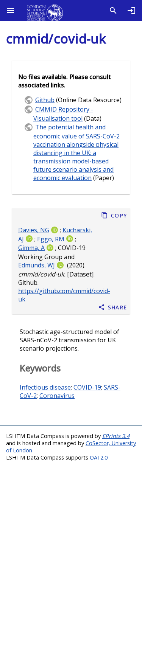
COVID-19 (87, 387)
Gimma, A (31, 248)
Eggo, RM (50, 239)
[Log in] (131, 11)
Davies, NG (33, 230)
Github (45, 100)
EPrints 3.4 (116, 435)
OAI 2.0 (99, 457)
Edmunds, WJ (36, 265)
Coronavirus (57, 395)
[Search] (113, 11)
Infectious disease (45, 387)
